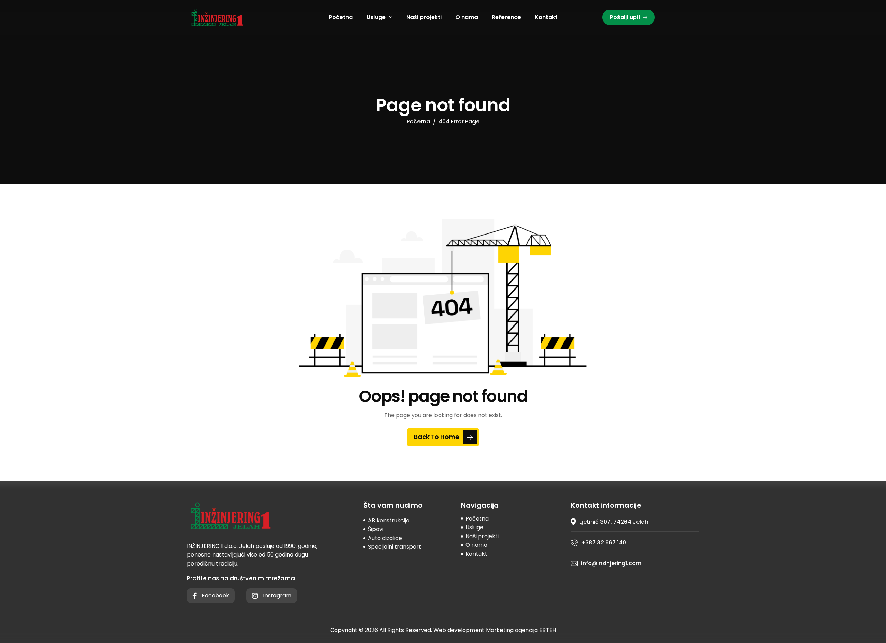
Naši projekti (424, 17)
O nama (466, 17)
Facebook (214, 595)
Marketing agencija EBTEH (521, 630)
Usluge (376, 17)
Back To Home (437, 436)
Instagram (276, 595)
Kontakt (546, 17)
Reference (506, 17)
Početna (341, 17)
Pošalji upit (625, 17)
